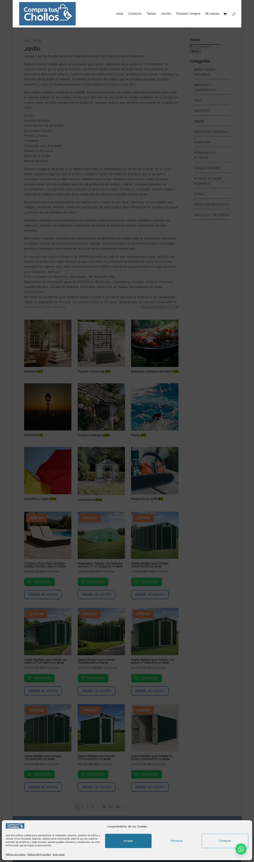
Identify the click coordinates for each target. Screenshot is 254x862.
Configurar (225, 840)
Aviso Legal (59, 854)
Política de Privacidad (39, 854)
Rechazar (177, 840)
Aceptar (128, 840)
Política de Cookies (15, 854)
